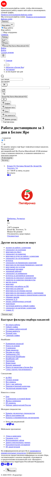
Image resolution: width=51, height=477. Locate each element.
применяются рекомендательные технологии (21, 452)
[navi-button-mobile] (3, 56)
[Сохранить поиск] (3, 91)
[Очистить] (4, 85)
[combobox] (12, 79)
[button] (3, 48)
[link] (5, 42)
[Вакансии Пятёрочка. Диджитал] (28, 196)
